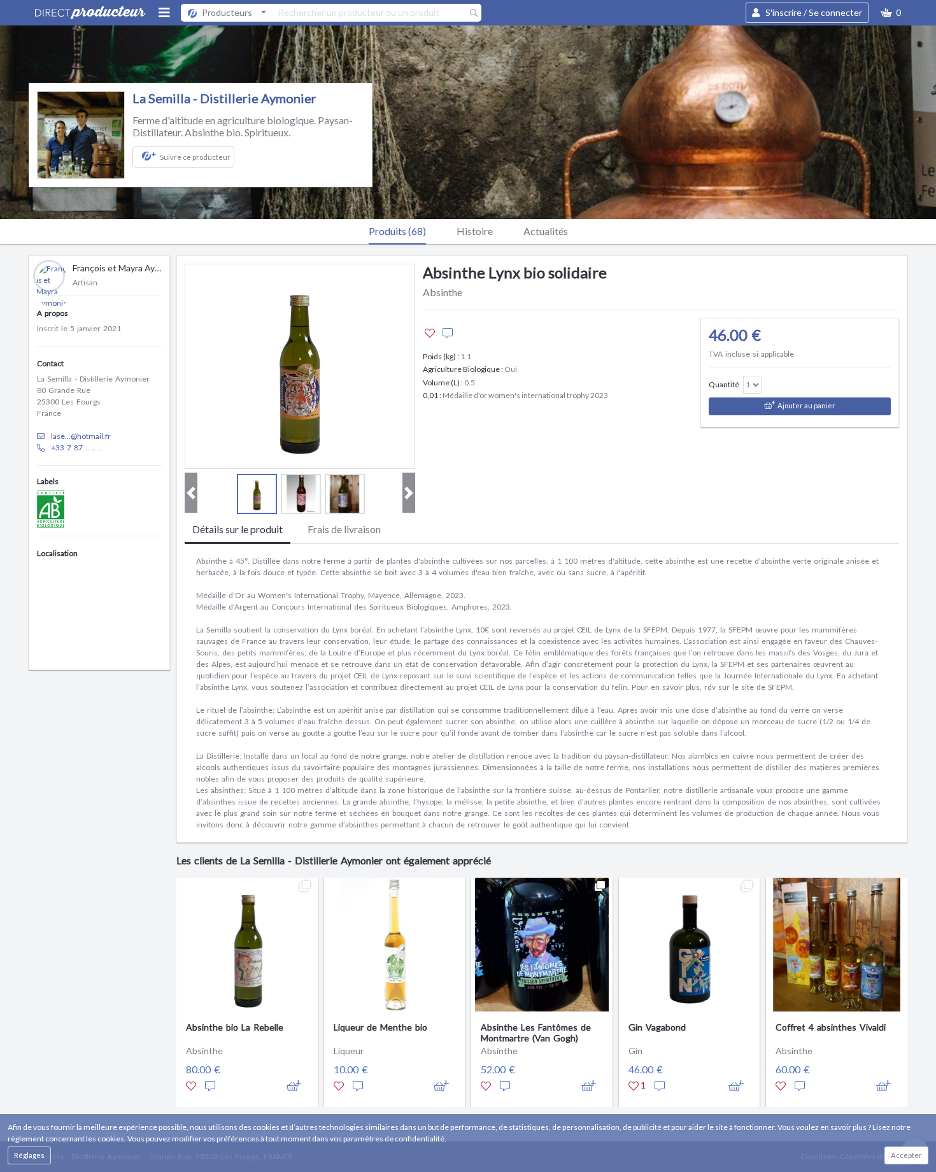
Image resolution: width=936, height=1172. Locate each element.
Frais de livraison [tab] (344, 529)
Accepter (906, 1155)
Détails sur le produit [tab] (237, 529)
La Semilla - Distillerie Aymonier (224, 98)
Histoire (475, 231)
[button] (890, 13)
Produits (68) (397, 231)
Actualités (545, 231)
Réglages (29, 1155)
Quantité (724, 384)
